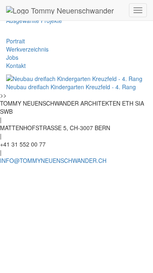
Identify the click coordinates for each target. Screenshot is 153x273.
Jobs (12, 57)
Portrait (15, 41)
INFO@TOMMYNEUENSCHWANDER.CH (53, 160)
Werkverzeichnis (27, 49)
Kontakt (16, 65)
